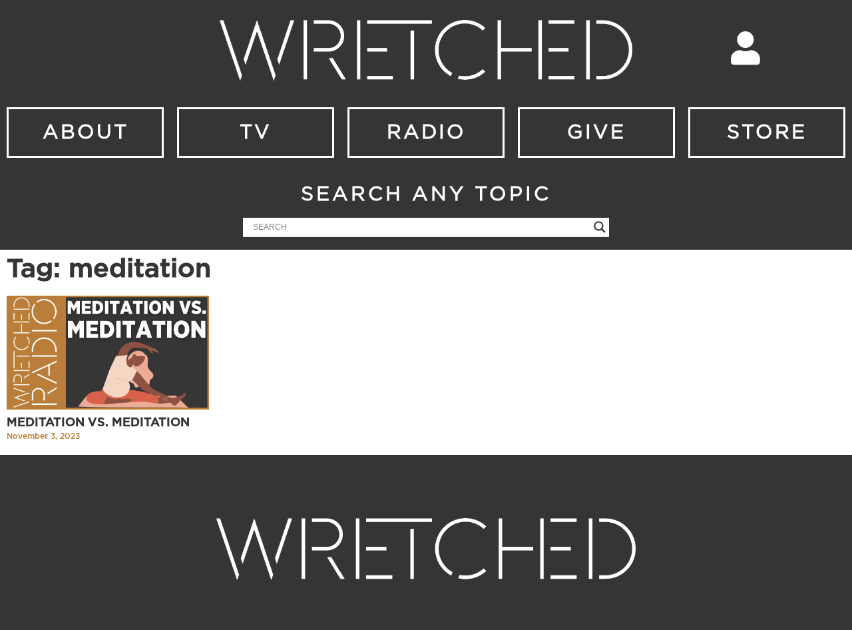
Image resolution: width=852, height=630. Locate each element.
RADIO (426, 133)
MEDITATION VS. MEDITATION (98, 423)
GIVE (596, 133)
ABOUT (85, 133)
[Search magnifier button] (599, 227)
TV (256, 133)
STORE (767, 133)
